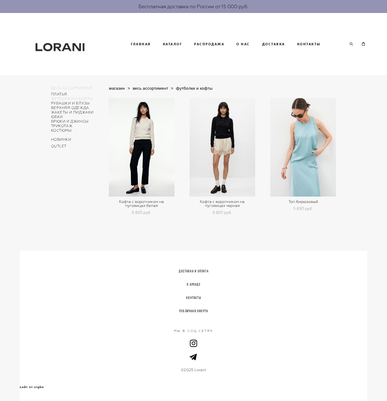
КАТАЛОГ (172, 44)
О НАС (243, 44)
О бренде (193, 284)
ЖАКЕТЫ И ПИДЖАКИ (72, 112)
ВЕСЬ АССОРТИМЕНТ (72, 88)
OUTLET (59, 146)
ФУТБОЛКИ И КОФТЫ (72, 99)
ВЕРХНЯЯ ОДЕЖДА (70, 108)
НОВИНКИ (61, 139)
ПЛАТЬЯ (59, 94)
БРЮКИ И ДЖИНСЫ (70, 121)
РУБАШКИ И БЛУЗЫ (70, 103)
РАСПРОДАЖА (209, 44)
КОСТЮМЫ (61, 130)
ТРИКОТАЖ (62, 126)
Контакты (193, 298)
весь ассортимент (150, 88)
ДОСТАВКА (273, 44)
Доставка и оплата (193, 271)
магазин (117, 88)
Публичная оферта (193, 311)
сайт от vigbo (32, 387)
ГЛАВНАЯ (141, 44)
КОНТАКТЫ (308, 44)
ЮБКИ (57, 117)
